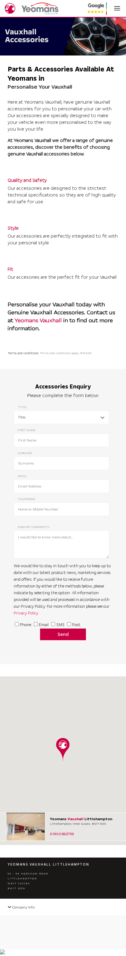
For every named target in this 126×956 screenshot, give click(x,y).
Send (63, 634)
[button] (63, 749)
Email (44, 625)
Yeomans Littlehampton (81, 818)
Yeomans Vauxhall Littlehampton (48, 864)
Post (76, 625)
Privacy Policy (26, 613)
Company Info (23, 907)
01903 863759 (62, 834)
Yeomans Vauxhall (38, 320)
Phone (25, 625)
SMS (60, 625)
